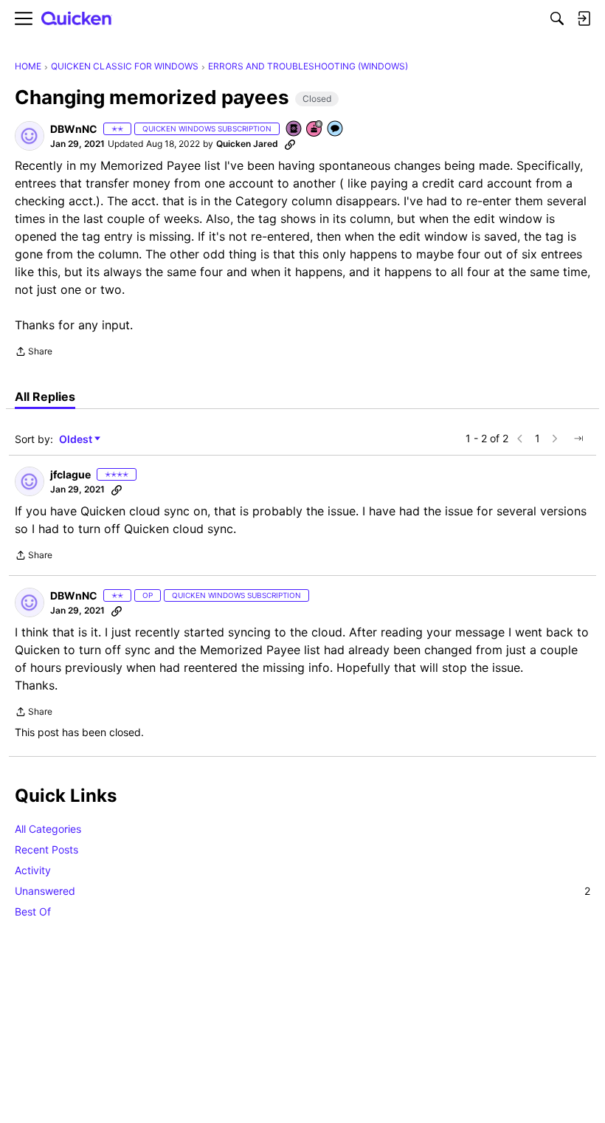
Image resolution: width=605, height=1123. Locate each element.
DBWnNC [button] (73, 129)
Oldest (76, 440)
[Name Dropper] (294, 130)
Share (33, 353)
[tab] (45, 396)
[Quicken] (76, 19)
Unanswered (302, 891)
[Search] (557, 18)
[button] (29, 136)
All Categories (48, 828)
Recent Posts (46, 849)
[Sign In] (583, 18)
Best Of (33, 911)
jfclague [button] (70, 474)
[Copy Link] (290, 144)
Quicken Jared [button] (247, 143)
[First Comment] (336, 130)
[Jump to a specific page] (578, 438)
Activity (33, 870)
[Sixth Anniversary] (315, 130)
